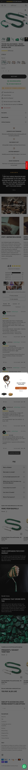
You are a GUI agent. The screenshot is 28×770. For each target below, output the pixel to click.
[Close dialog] (27, 373)
